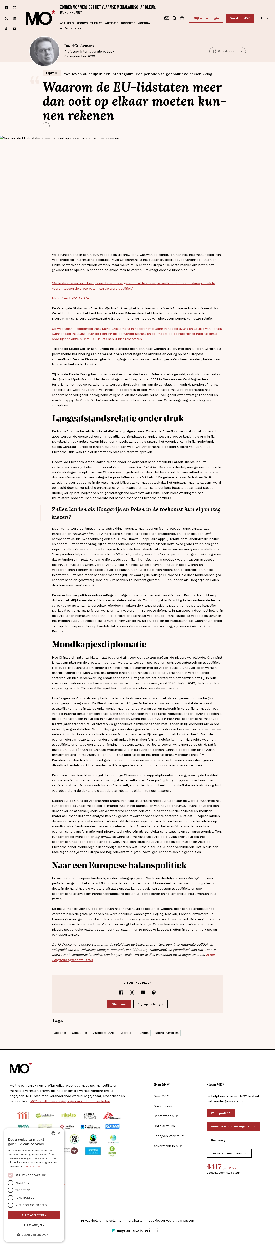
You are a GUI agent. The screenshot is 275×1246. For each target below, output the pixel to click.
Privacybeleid (91, 1220)
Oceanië (60, 1033)
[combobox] (53, 1133)
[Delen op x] (132, 992)
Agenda (144, 23)
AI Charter (136, 1220)
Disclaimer (114, 1220)
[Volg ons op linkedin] (14, 18)
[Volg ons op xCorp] (6, 18)
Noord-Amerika (167, 1033)
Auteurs (112, 23)
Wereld (126, 1033)
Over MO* (161, 1096)
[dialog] (34, 1185)
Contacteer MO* (166, 1116)
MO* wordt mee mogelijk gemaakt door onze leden (70, 1101)
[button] (34, 1235)
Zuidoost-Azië (104, 1033)
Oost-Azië (79, 1033)
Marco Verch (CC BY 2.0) (70, 298)
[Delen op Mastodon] (154, 992)
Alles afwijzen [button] (34, 1225)
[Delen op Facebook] (121, 992)
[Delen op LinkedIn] (143, 992)
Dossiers (128, 23)
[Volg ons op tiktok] (6, 28)
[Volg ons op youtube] (14, 28)
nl (263, 18)
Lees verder (32, 1166)
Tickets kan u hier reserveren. (119, 339)
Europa (143, 1033)
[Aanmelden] (182, 18)
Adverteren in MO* (168, 1146)
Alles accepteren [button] (34, 1215)
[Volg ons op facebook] (6, 7)
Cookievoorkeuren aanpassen (171, 1220)
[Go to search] (174, 18)
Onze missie (163, 1106)
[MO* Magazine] (40, 18)
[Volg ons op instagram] (14, 7)
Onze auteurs (164, 1126)
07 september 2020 (89, 51)
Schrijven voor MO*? (169, 1136)
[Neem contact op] (166, 18)
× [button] (58, 1132)
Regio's (82, 23)
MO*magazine (70, 28)
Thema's (96, 23)
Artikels (67, 23)
